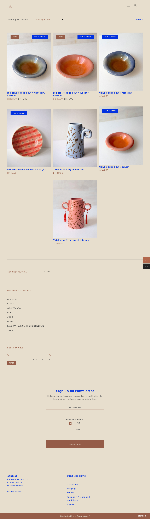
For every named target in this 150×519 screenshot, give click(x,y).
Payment (71, 504)
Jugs (10, 317)
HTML (78, 423)
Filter (11, 363)
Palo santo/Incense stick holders (25, 326)
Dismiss (142, 516)
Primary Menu (128, 5)
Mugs (10, 321)
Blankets (12, 299)
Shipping (71, 488)
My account (73, 484)
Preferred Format (75, 419)
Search (47, 272)
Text (78, 429)
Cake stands (14, 308)
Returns (70, 492)
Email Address (75, 407)
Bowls (10, 303)
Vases (10, 330)
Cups (9, 312)
